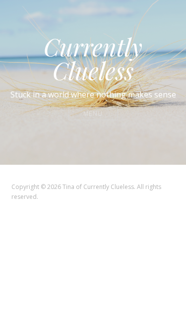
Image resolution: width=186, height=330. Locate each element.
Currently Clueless (93, 58)
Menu (93, 113)
